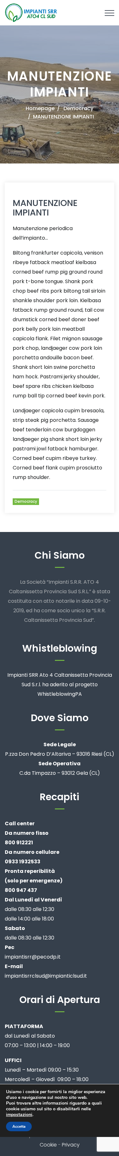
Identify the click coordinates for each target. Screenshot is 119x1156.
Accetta (18, 1126)
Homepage (40, 108)
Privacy (71, 1144)
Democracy (78, 108)
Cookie (48, 1144)
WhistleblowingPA (59, 694)
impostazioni (19, 1115)
